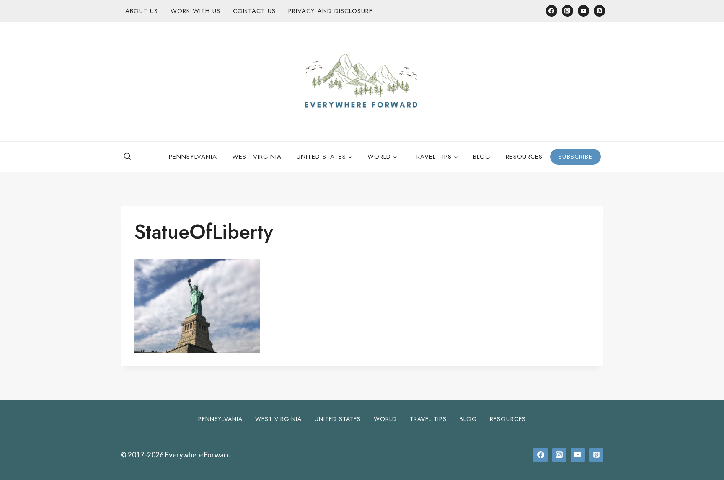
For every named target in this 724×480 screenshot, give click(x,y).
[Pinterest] (599, 10)
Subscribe (575, 156)
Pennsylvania (193, 156)
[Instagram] (567, 10)
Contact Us (254, 10)
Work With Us (195, 10)
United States (338, 419)
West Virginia (257, 156)
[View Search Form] (127, 156)
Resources (524, 156)
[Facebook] (551, 10)
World (385, 419)
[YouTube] (583, 10)
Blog (482, 156)
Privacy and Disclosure (330, 10)
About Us (141, 10)
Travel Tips (428, 419)
